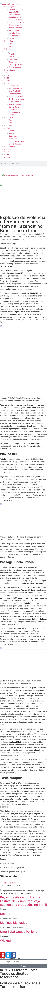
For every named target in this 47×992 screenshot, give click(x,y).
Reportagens (9, 6)
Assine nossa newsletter (10, 958)
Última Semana (15, 67)
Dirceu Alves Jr (15, 25)
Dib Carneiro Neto (16, 22)
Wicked (5, 941)
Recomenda (13, 62)
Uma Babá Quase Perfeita (18, 931)
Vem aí (11, 57)
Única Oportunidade (17, 65)
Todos (11, 43)
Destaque (13, 59)
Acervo (7, 80)
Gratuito (12, 54)
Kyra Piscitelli (14, 14)
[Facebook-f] (13, 955)
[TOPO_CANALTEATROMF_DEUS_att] (17, 175)
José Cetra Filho (15, 28)
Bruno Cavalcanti (16, 20)
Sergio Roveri (14, 30)
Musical (12, 46)
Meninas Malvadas (13, 922)
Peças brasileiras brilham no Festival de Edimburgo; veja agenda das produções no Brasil (23, 901)
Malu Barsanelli (15, 17)
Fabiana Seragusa (16, 9)
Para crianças (10, 70)
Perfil (6, 78)
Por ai (6, 75)
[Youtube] (2, 955)
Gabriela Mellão (15, 12)
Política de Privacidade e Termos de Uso (20, 985)
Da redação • (14, 36)
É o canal (8, 49)
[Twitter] (8, 955)
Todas (11, 38)
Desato (5, 914)
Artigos (7, 72)
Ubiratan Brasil (15, 33)
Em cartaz (8, 41)
